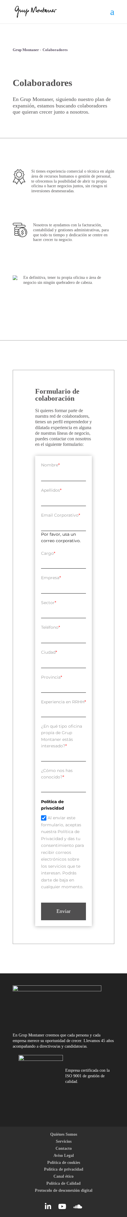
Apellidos (51, 490)
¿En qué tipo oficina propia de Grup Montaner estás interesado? (61, 736)
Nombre (50, 465)
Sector (48, 602)
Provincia (51, 677)
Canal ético (63, 1176)
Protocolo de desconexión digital (63, 1190)
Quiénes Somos (63, 1134)
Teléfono (50, 627)
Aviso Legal (63, 1155)
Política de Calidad (63, 1183)
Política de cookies (63, 1162)
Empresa (51, 577)
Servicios (63, 1141)
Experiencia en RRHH (63, 701)
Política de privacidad (63, 1169)
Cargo (48, 553)
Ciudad (49, 652)
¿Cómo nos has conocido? (57, 774)
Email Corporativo (60, 515)
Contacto (64, 1148)
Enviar (63, 911)
